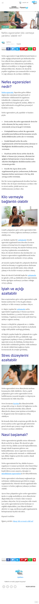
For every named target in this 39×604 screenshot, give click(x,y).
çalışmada (22, 240)
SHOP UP (25, 2)
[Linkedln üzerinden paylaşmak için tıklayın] (17, 48)
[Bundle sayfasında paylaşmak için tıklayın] (34, 49)
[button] (2, 2)
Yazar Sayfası (30, 586)
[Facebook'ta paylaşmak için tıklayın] (8, 48)
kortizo (16, 404)
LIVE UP (5, 27)
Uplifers (8, 42)
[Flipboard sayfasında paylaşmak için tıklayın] (26, 48)
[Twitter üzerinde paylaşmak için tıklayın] (13, 48)
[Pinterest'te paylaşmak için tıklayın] (22, 48)
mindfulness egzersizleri (11, 474)
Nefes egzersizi (7, 92)
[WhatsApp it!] (30, 48)
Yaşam (13, 27)
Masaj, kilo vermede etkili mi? (23, 521)
